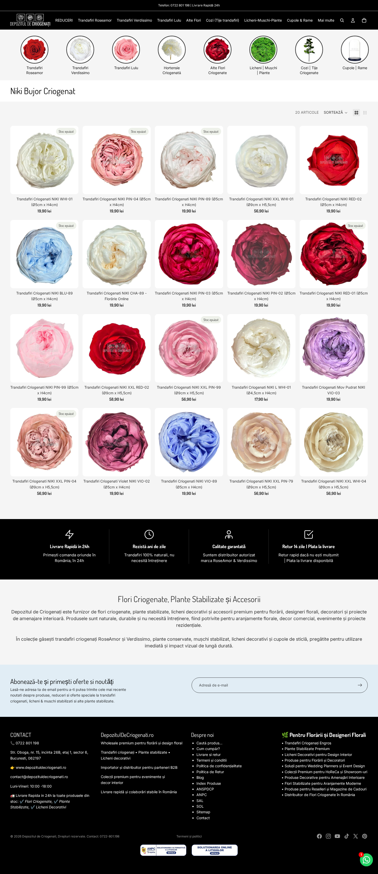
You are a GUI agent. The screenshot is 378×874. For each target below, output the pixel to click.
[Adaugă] (287, 186)
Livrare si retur (208, 754)
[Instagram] (328, 836)
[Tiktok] (347, 836)
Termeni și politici (189, 836)
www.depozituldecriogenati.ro (41, 767)
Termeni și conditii (211, 760)
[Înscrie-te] (360, 685)
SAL (199, 800)
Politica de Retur (210, 772)
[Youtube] (337, 836)
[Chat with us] (366, 860)
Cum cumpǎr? (208, 748)
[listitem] (326, 20)
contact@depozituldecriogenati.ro (39, 776)
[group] (34, 55)
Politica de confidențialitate (219, 766)
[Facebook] (319, 836)
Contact (203, 818)
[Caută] (342, 20)
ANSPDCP (205, 789)
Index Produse (208, 783)
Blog (200, 777)
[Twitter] (356, 836)
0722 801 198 (180, 5)
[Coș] (364, 20)
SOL (200, 806)
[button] (336, 112)
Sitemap (203, 812)
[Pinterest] (365, 836)
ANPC (201, 794)
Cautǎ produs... (209, 743)
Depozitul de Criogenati (39, 836)
